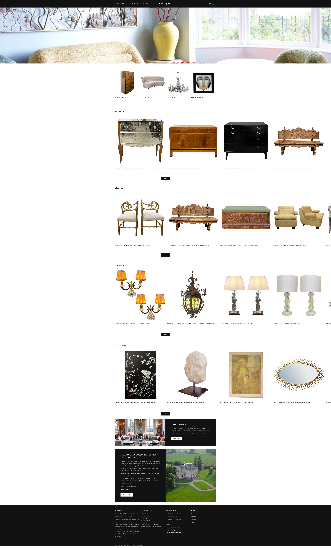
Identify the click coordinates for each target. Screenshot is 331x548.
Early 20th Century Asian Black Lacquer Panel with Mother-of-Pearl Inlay (137, 402)
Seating (144, 97)
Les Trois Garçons (122, 545)
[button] (117, 3)
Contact (193, 525)
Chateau (193, 519)
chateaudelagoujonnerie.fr (173, 532)
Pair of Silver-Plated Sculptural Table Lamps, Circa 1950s (237, 323)
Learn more (176, 438)
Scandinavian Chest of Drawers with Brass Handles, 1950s (237, 169)
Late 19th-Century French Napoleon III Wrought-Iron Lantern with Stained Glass (191, 323)
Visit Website (127, 494)
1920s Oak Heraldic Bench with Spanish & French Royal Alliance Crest (293, 169)
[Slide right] (169, 174)
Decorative (196, 97)
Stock (192, 513)
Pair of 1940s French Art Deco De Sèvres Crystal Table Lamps (132, 323)
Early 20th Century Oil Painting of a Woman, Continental (237, 402)
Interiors (193, 516)
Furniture (119, 97)
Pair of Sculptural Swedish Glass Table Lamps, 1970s (288, 323)
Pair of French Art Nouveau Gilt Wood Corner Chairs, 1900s (132, 245)
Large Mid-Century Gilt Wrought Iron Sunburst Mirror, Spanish (291, 402)
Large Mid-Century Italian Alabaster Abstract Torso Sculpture (185, 402)
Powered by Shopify (131, 545)
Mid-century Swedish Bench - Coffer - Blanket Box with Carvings (239, 245)
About (193, 522)
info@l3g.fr (127, 489)
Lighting (170, 97)
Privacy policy (140, 545)
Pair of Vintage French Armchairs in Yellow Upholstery (289, 245)
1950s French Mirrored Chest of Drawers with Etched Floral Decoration (136, 169)
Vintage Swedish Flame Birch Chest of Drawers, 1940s (183, 169)
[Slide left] (162, 174)
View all (165, 178)
